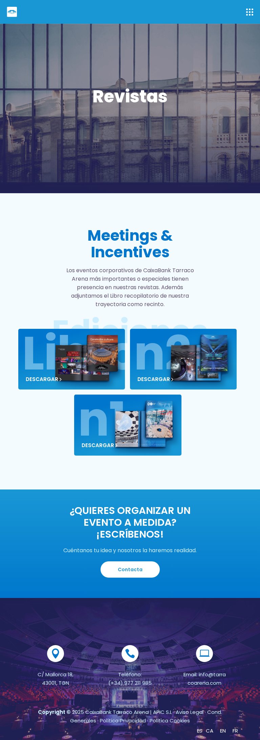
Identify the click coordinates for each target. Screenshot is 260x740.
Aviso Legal (188, 712)
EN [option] (223, 730)
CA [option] (209, 730)
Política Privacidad (123, 720)
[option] (209, 730)
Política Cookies (170, 720)
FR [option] (235, 730)
